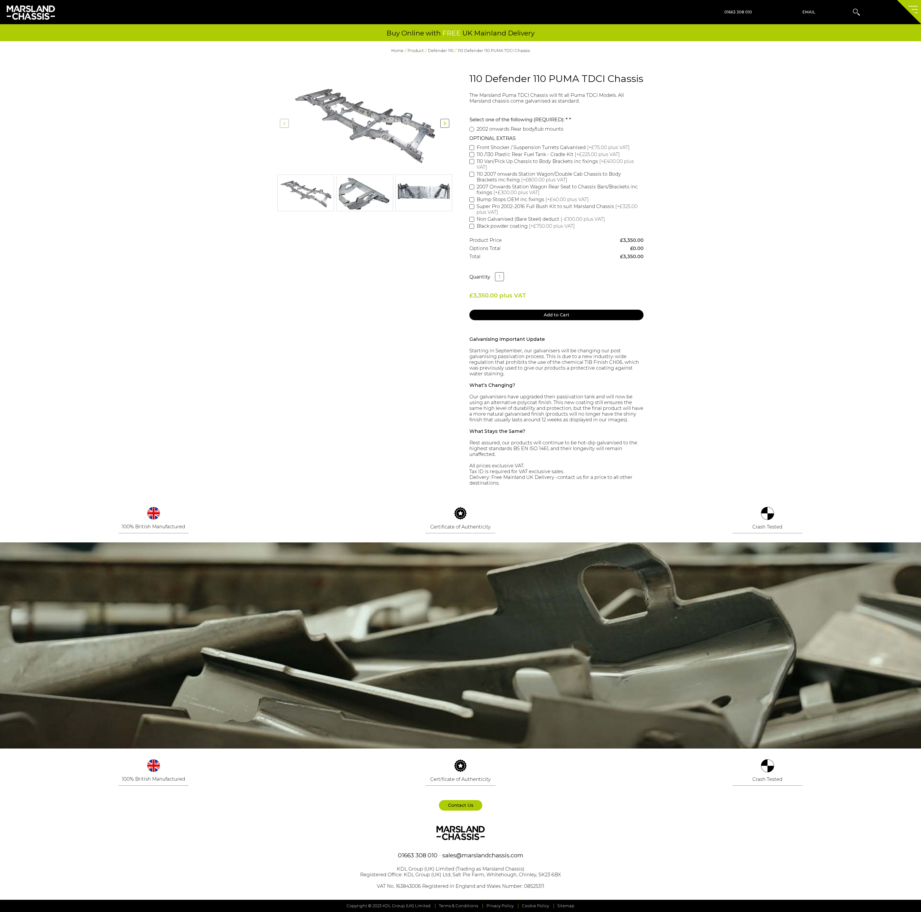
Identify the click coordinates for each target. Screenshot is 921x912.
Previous (278, 191)
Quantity (479, 277)
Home (397, 50)
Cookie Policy (535, 906)
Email (808, 12)
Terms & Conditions (458, 906)
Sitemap (565, 906)
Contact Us (460, 805)
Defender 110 (441, 50)
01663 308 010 (738, 12)
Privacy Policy (500, 906)
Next (450, 191)
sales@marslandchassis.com (482, 855)
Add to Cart (556, 315)
